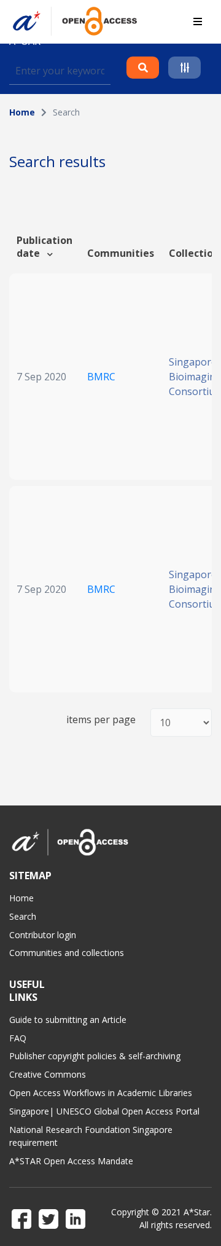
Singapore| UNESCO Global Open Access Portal (104, 1111)
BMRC (101, 376)
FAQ (17, 1038)
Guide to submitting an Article (67, 1019)
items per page (101, 719)
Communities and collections (66, 952)
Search (22, 916)
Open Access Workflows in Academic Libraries (100, 1093)
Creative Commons (47, 1074)
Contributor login (42, 935)
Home (22, 112)
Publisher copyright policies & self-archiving (94, 1056)
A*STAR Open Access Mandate (71, 1161)
